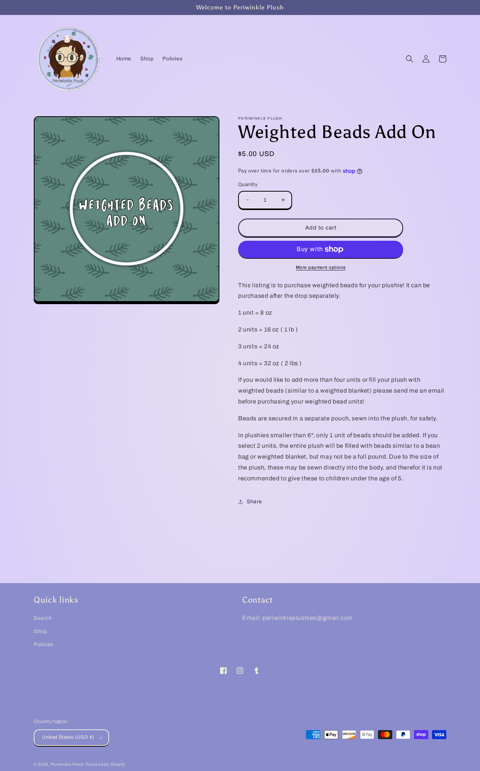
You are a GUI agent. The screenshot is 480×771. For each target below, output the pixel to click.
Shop (40, 631)
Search (43, 618)
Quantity (248, 184)
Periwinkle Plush (67, 764)
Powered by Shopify (106, 764)
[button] (409, 59)
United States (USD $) (68, 737)
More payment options (321, 267)
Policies (44, 644)
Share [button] (254, 501)
